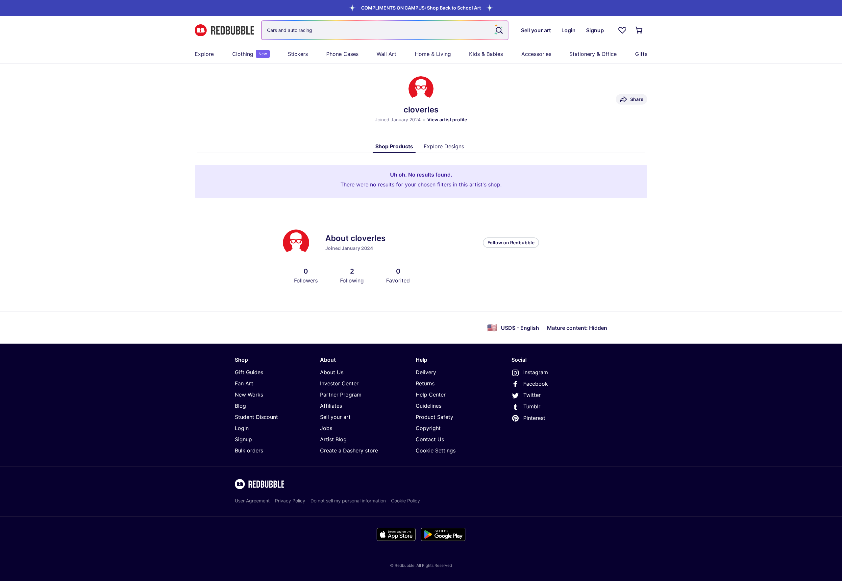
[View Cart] (639, 30)
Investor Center (339, 383)
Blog (240, 405)
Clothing (249, 54)
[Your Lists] (622, 30)
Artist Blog (333, 439)
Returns (425, 383)
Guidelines (428, 405)
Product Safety (434, 417)
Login (242, 428)
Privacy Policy (290, 500)
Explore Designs (444, 146)
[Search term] (498, 30)
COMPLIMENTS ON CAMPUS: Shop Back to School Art (421, 8)
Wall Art (386, 54)
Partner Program (340, 394)
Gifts (641, 54)
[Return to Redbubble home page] (224, 30)
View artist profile (447, 119)
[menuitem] (204, 54)
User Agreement (252, 500)
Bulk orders (249, 450)
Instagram (535, 372)
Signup (243, 439)
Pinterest (534, 418)
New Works (249, 394)
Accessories (536, 54)
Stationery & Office (593, 54)
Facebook (535, 383)
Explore (204, 54)
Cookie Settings (436, 450)
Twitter (532, 395)
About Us (331, 372)
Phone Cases (342, 54)
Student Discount (256, 417)
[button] (421, 8)
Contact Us (430, 439)
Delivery (426, 372)
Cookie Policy (405, 500)
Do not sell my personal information (348, 500)
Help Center (431, 394)
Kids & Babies (486, 54)
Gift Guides (249, 372)
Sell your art (335, 417)
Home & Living (433, 54)
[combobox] (385, 30)
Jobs (326, 428)
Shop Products (394, 146)
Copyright (428, 428)
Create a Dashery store (349, 450)
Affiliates (331, 405)
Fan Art (244, 383)
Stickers (298, 54)
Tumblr (531, 406)
